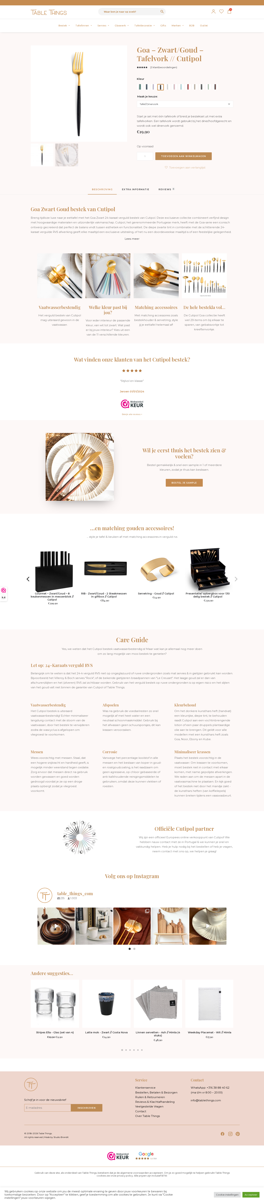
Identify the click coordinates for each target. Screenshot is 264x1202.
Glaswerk (120, 25)
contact (140, 1111)
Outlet (204, 25)
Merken (176, 25)
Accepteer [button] (251, 1194)
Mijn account (213, 11)
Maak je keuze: (147, 96)
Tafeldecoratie (143, 25)
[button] (55, 1004)
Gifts (163, 25)
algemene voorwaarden (134, 1172)
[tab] (136, 191)
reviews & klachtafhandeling (155, 1101)
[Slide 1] (122, 1050)
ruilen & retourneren (150, 1097)
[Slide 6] (142, 1050)
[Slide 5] (138, 1050)
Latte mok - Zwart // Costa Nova (106, 1032)
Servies (102, 25)
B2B (191, 25)
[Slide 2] (126, 1050)
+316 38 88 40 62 (218, 1087)
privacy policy (125, 1175)
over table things (147, 1116)
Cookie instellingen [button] (227, 1194)
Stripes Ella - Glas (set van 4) (55, 1032)
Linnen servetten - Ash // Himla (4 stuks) (158, 1034)
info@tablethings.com (206, 1100)
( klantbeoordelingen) (163, 67)
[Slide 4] (134, 1050)
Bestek (63, 25)
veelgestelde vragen (149, 1106)
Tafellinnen (82, 25)
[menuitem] (64, 25)
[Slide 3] (130, 1050)
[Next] (236, 579)
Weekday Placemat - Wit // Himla (209, 1032)
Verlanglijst (221, 11)
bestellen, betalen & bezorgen (156, 1092)
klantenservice (145, 1087)
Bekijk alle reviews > (132, 414)
